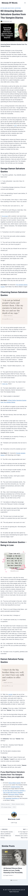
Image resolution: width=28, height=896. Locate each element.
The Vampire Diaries (6, 807)
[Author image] (1, 21)
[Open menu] (25, 3)
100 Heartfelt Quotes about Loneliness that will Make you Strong (7, 833)
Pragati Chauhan (9, 875)
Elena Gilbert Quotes (15, 783)
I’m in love (5, 216)
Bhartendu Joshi (8, 21)
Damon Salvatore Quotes (18, 804)
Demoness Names (13, 794)
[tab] (12, 880)
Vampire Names (15, 786)
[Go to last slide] (4, 864)
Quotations (18, 8)
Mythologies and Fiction (7, 8)
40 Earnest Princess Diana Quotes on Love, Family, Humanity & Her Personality (13, 870)
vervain (10, 694)
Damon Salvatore (5, 804)
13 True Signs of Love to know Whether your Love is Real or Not (21, 833)
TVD (14, 807)
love (15, 125)
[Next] (24, 864)
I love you (4, 384)
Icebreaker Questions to (12, 798)
